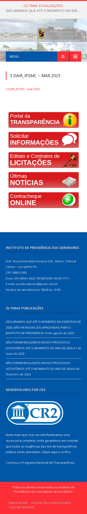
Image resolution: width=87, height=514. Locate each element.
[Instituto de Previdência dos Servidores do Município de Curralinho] (43, 36)
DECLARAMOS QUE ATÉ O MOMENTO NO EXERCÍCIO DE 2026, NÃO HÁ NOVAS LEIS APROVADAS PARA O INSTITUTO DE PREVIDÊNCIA (45, 11)
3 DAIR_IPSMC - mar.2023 (23, 89)
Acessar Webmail (22, 507)
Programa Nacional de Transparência (48, 462)
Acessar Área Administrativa (51, 503)
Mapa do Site (18, 503)
